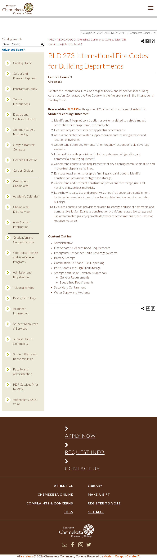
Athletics (63, 485)
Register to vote (104, 503)
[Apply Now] (82, 429)
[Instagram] (80, 546)
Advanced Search (13, 49)
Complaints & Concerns (49, 503)
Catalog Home (22, 63)
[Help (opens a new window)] (152, 41)
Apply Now (80, 436)
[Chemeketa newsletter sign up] (64, 546)
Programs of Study (25, 88)
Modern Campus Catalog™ (122, 556)
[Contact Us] (82, 462)
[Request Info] (82, 446)
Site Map (96, 512)
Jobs (68, 512)
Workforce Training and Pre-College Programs (25, 257)
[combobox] (118, 32)
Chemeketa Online (55, 494)
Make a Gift (99, 494)
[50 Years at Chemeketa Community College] (18, 8)
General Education (25, 160)
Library (95, 485)
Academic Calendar (25, 196)
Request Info (85, 452)
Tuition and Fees (23, 287)
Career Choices (23, 170)
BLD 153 (73, 109)
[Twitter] (88, 546)
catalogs (27, 556)
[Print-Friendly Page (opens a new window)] (148, 41)
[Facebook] (72, 546)
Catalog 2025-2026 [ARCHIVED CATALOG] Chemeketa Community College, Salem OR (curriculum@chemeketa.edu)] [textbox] (119, 32)
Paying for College (24, 298)
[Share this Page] (143, 41)
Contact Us (82, 468)
